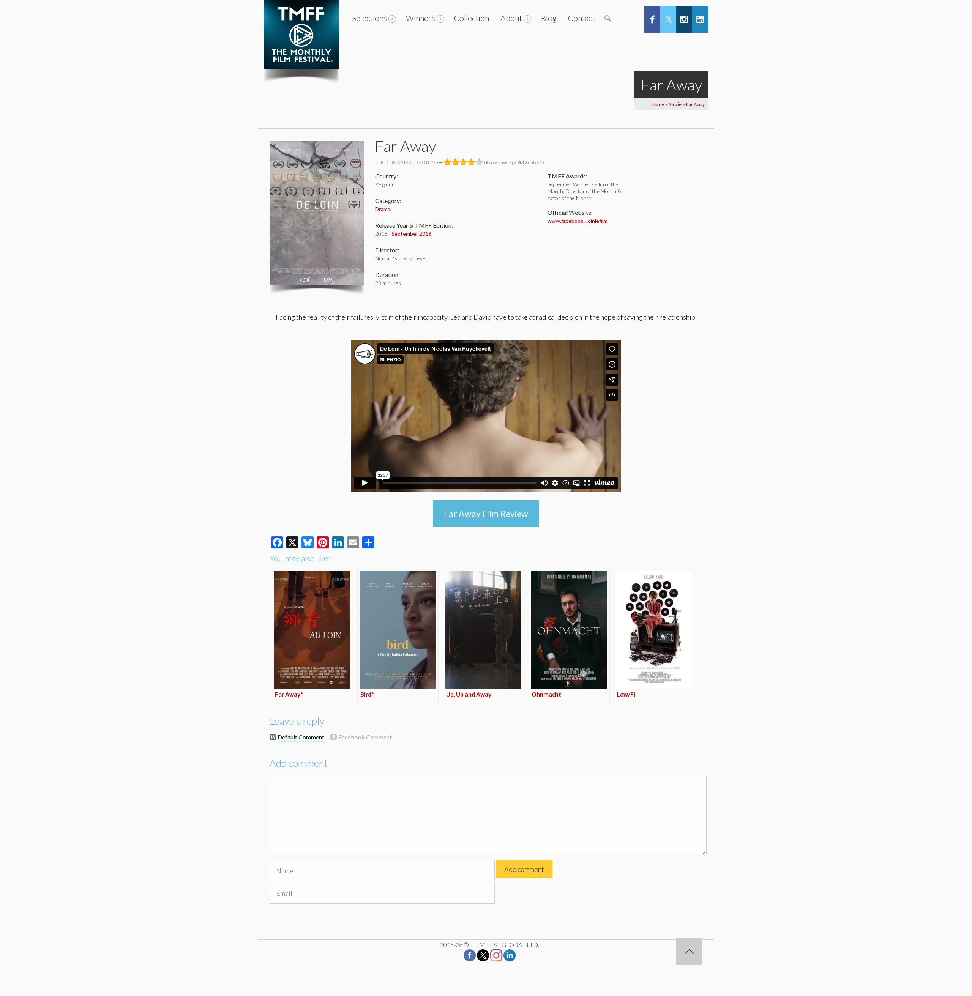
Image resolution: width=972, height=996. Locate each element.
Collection (471, 18)
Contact (581, 18)
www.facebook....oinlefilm (578, 220)
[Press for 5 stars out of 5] (479, 162)
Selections (369, 18)
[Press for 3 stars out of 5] (463, 162)
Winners (420, 18)
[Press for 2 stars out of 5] (455, 162)
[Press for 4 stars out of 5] (471, 162)
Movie (675, 104)
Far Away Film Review (486, 513)
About (511, 18)
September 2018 (411, 233)
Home (657, 104)
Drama (382, 209)
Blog (549, 18)
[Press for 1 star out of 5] (447, 162)
